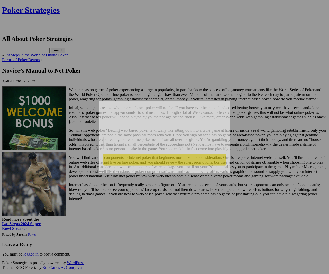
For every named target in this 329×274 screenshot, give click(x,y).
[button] (164, 117)
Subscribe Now (164, 159)
